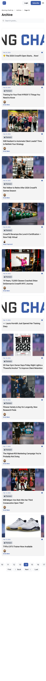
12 (14, 564)
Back (19, 569)
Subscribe (36, 3)
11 (8, 564)
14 (26, 564)
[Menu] (43, 2)
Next (26, 569)
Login (26, 3)
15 (32, 564)
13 (20, 564)
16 (38, 564)
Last (36, 569)
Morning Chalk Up (7, 10)
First (9, 569)
